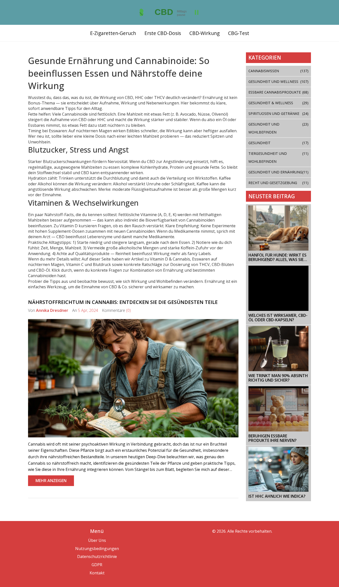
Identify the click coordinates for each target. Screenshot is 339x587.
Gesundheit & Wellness (278, 102)
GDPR (97, 564)
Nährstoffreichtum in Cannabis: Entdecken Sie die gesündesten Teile (123, 302)
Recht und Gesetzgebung (278, 182)
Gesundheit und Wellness (278, 81)
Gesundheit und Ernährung (278, 172)
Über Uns (97, 540)
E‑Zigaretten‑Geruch (113, 33)
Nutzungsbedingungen (97, 548)
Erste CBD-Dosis (162, 33)
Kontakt (97, 573)
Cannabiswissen (278, 70)
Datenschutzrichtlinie (97, 556)
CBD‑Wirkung (204, 33)
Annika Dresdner (52, 310)
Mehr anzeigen (51, 480)
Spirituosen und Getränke (278, 113)
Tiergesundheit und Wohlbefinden (278, 157)
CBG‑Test (238, 33)
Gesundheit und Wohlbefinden (278, 128)
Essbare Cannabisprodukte (278, 92)
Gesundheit (278, 142)
